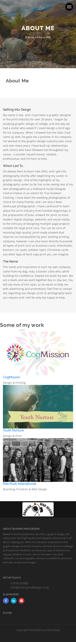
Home (29, 37)
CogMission (11, 377)
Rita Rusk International (19, 484)
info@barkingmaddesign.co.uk (30, 587)
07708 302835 (19, 583)
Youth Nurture (13, 430)
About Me (44, 37)
